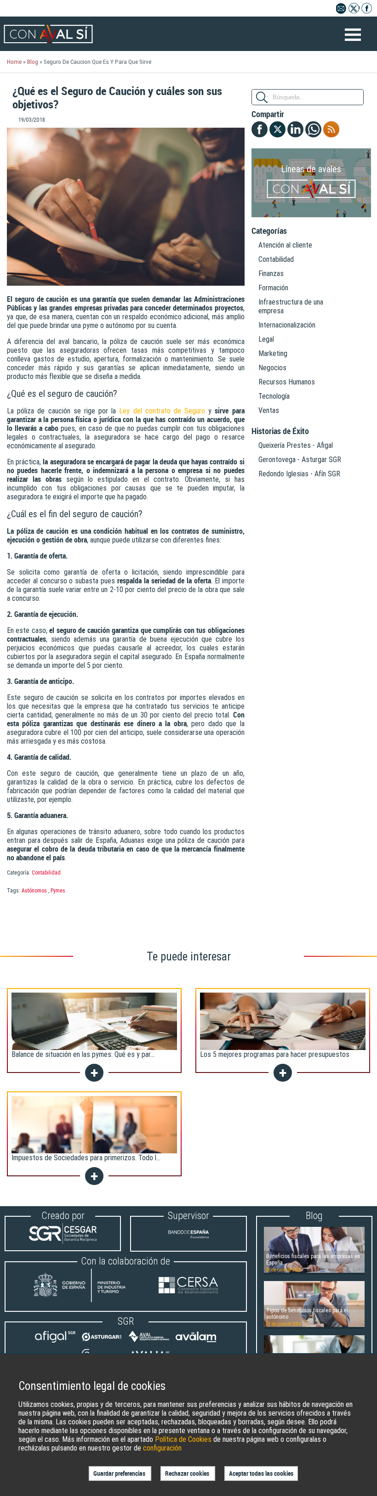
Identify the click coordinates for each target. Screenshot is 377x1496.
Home (14, 61)
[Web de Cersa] (188, 1286)
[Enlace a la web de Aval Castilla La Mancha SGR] (149, 1342)
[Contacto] (341, 11)
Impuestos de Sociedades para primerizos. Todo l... (85, 1157)
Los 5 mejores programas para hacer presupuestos (274, 1054)
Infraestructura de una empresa (290, 306)
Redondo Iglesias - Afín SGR (299, 473)
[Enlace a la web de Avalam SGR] (196, 1342)
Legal (266, 339)
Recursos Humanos (286, 382)
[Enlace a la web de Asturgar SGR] (102, 1342)
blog (32, 61)
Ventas (268, 410)
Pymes (58, 890)
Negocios (272, 367)
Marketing (272, 353)
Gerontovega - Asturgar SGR (299, 459)
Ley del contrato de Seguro (162, 410)
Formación (273, 287)
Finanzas (271, 273)
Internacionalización (286, 325)
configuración (162, 1448)
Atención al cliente (285, 245)
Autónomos (34, 890)
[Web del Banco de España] (188, 1241)
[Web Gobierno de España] (88, 1286)
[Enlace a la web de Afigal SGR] (55, 1342)
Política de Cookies (183, 1439)
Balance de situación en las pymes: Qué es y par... (82, 1054)
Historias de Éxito (280, 431)
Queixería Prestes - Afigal (295, 445)
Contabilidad (46, 872)
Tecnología (274, 396)
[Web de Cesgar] (63, 1241)
